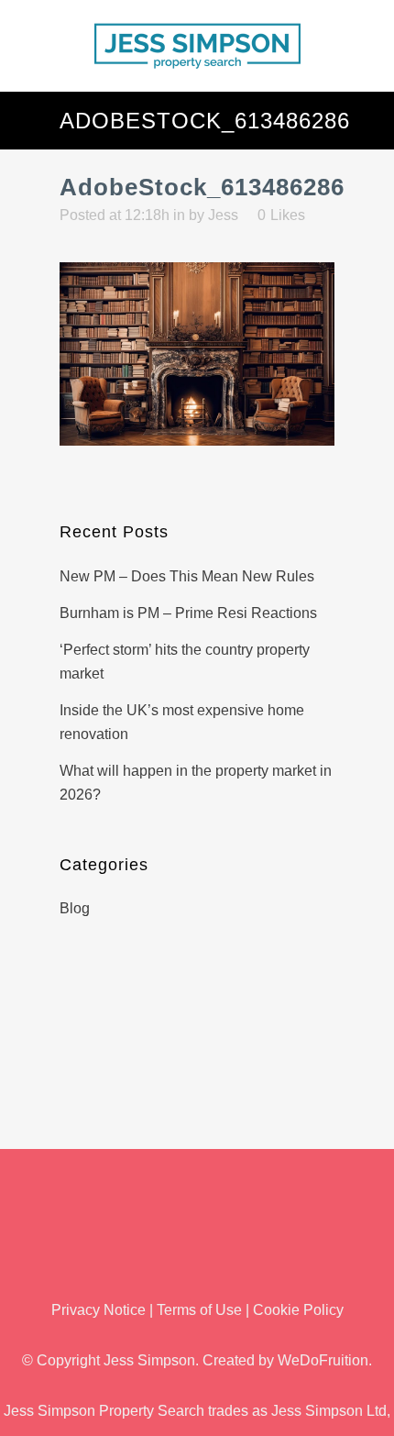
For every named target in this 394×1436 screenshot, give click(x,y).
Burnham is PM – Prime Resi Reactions (188, 613)
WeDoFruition (323, 1360)
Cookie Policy (298, 1310)
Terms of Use (199, 1310)
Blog (75, 908)
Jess (223, 215)
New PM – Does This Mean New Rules (187, 576)
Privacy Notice (98, 1310)
